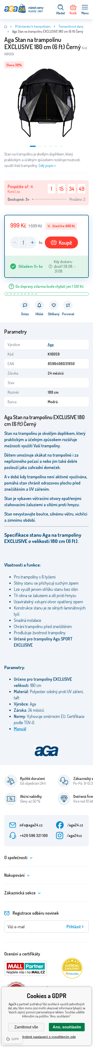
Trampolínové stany (70, 26)
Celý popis (46, 165)
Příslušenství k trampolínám (33, 26)
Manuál (20, 728)
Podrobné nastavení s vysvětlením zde (46, 1037)
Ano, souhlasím (67, 1027)
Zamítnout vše (26, 1027)
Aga (51, 344)
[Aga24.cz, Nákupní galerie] (5, 26)
